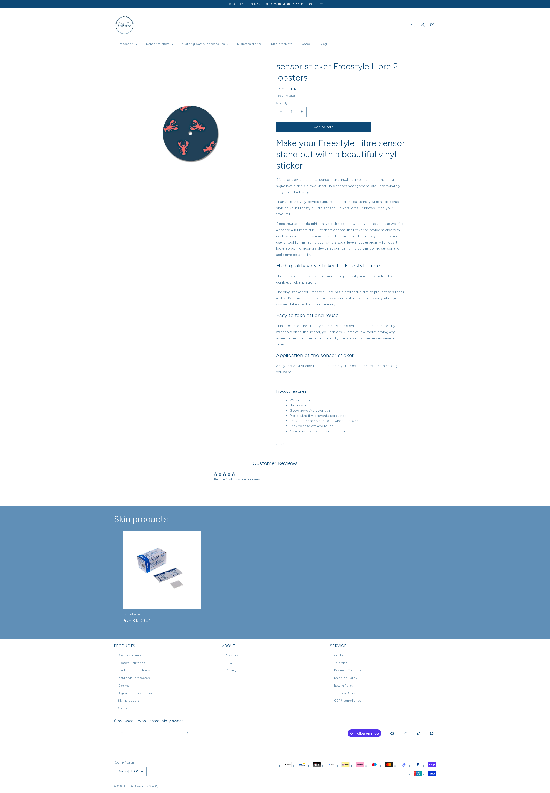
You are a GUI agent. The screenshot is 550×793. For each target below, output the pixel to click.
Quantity (282, 103)
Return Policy (344, 685)
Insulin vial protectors (134, 678)
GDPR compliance (347, 701)
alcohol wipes (132, 614)
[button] (127, 44)
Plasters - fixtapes (131, 663)
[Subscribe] (186, 733)
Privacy (231, 670)
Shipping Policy (345, 678)
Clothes (124, 685)
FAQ (229, 663)
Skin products (128, 701)
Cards (122, 708)
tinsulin (129, 786)
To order (340, 663)
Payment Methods (347, 670)
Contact (340, 655)
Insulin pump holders (134, 670)
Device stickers (129, 655)
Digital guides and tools (136, 693)
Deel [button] (283, 444)
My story (232, 655)
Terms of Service (347, 693)
